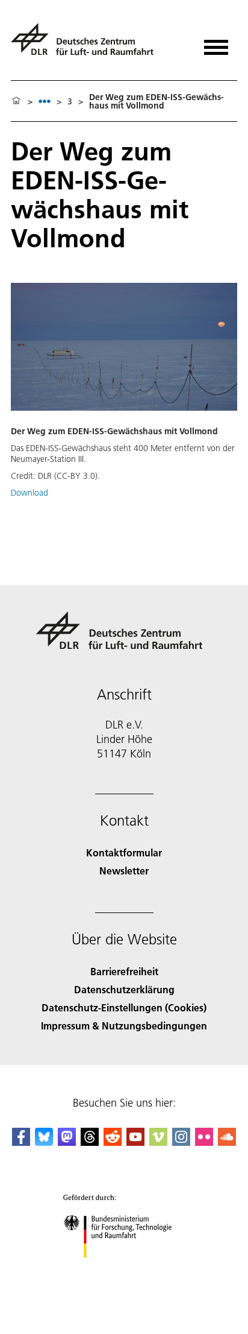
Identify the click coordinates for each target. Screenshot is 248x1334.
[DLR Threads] (90, 1142)
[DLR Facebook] (21, 1142)
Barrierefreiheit (124, 971)
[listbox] (45, 101)
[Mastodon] (67, 1142)
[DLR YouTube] (135, 1142)
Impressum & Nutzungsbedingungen (124, 1025)
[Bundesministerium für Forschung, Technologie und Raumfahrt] (124, 1270)
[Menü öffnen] (216, 43)
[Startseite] (16, 101)
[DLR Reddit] (113, 1142)
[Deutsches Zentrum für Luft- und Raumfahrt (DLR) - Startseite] (87, 44)
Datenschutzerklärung (124, 989)
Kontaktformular (124, 852)
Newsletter (124, 870)
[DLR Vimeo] (158, 1142)
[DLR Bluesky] (44, 1142)
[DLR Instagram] (181, 1142)
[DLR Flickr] (204, 1142)
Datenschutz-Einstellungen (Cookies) (124, 1007)
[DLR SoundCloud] (227, 1142)
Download (29, 492)
